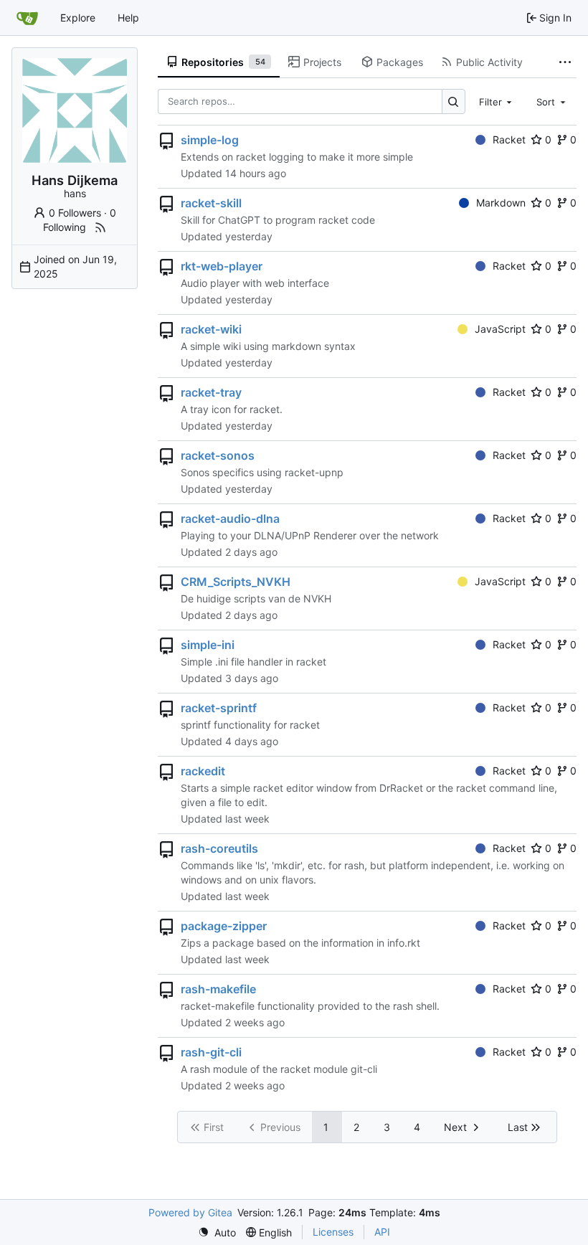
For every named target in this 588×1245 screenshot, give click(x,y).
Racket (509, 139)
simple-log (210, 140)
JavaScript (500, 329)
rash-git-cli (211, 1052)
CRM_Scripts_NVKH (235, 581)
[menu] (217, 1232)
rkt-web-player (221, 266)
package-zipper (224, 926)
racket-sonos (218, 455)
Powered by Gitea (190, 1212)
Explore (77, 17)
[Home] (27, 18)
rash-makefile (218, 989)
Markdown (501, 203)
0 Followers (75, 213)
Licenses (333, 1232)
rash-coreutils (219, 848)
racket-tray (211, 392)
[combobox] (496, 101)
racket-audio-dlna (230, 518)
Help (128, 17)
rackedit (203, 771)
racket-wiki (211, 329)
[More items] (565, 62)
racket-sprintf (219, 708)
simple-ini (207, 645)
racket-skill (211, 203)
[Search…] (453, 101)
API (382, 1232)
